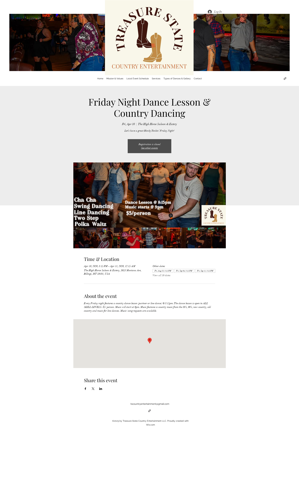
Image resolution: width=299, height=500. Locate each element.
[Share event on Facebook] (85, 388)
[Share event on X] (93, 388)
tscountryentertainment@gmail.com (150, 404)
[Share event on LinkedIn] (100, 388)
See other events (149, 148)
